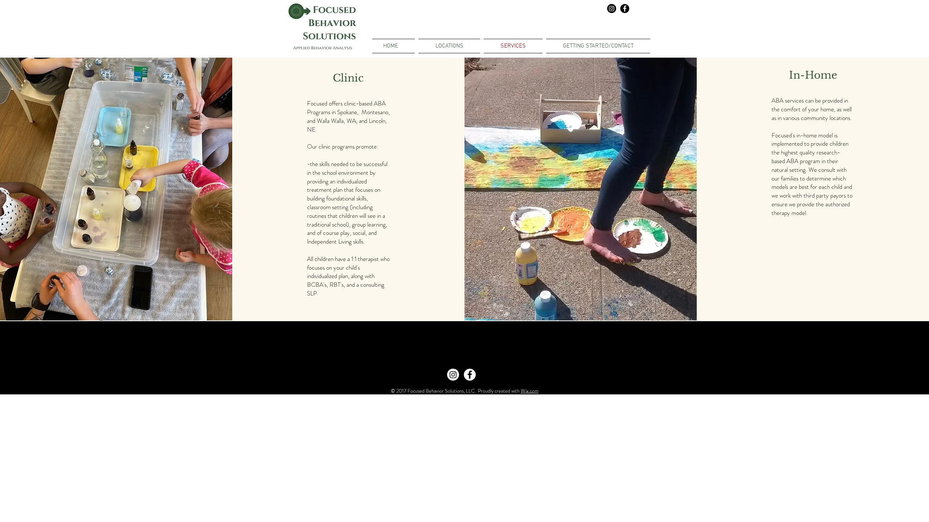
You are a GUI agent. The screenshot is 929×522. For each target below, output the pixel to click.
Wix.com (530, 390)
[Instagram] (611, 8)
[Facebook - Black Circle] (624, 8)
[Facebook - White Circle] (470, 375)
